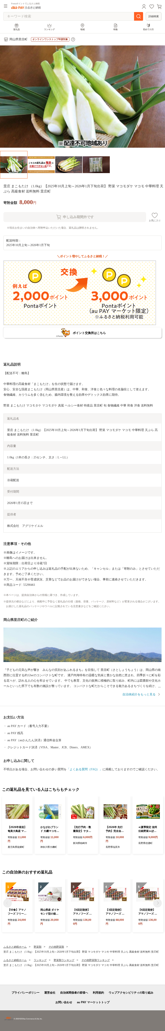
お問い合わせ (63, 1002)
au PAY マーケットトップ (93, 1002)
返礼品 (16, 29)
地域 (82, 29)
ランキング (49, 29)
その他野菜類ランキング (95, 960)
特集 (115, 29)
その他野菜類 (56, 946)
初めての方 (148, 29)
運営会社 (49, 992)
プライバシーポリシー (26, 992)
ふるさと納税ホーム (15, 946)
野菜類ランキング (64, 960)
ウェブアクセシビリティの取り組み (131, 992)
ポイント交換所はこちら (89, 333)
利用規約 (98, 992)
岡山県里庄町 (18, 39)
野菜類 (37, 946)
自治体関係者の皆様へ (74, 992)
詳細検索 (153, 16)
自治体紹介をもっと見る (139, 694)
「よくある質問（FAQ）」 (84, 769)
